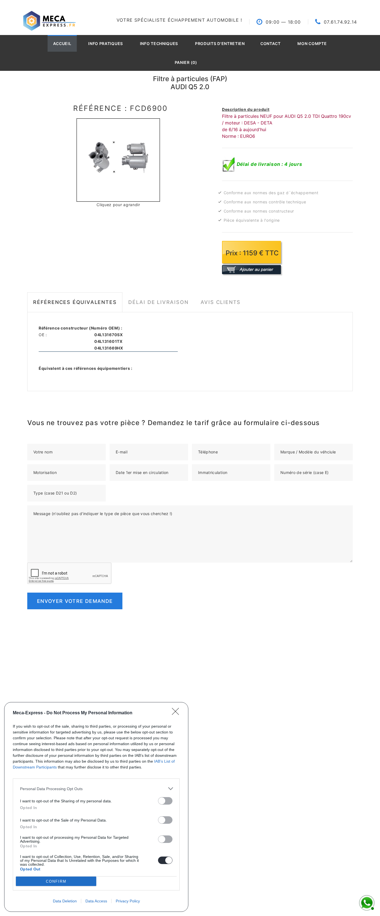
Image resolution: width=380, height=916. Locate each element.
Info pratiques (105, 43)
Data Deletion (65, 901)
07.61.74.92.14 (340, 22)
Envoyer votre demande (75, 601)
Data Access (96, 901)
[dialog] (96, 807)
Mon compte (312, 43)
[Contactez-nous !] (366, 902)
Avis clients (221, 302)
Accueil (62, 43)
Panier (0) (186, 62)
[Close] (177, 713)
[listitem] (96, 789)
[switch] (165, 801)
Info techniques (159, 43)
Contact (270, 43)
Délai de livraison (158, 302)
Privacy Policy (128, 901)
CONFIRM (56, 881)
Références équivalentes (75, 302)
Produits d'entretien (220, 43)
